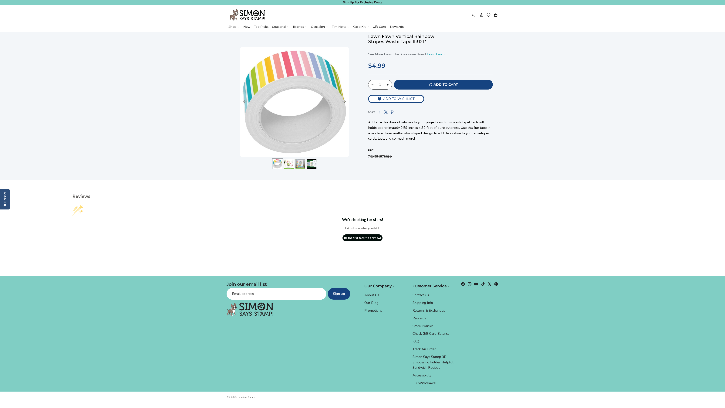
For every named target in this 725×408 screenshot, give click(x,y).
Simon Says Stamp (245, 397)
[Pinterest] (496, 284)
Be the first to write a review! (362, 237)
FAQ (416, 341)
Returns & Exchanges (429, 310)
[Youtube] (476, 284)
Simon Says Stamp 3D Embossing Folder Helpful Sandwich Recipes (433, 362)
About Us (371, 295)
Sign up (339, 293)
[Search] (473, 15)
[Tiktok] (483, 284)
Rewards (419, 318)
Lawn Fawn (435, 54)
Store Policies (423, 326)
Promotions (373, 310)
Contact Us (421, 295)
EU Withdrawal (425, 383)
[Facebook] (463, 284)
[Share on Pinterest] (392, 112)
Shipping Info (423, 303)
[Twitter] (489, 284)
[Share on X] (386, 112)
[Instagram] (469, 284)
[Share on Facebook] (380, 112)
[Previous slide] (244, 102)
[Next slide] (345, 102)
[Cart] (496, 15)
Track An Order (424, 349)
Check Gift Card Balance (431, 333)
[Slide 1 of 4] (277, 164)
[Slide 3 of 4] (300, 164)
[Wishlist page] (488, 15)
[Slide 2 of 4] (289, 164)
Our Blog (371, 303)
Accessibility (422, 375)
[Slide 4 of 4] (311, 164)
